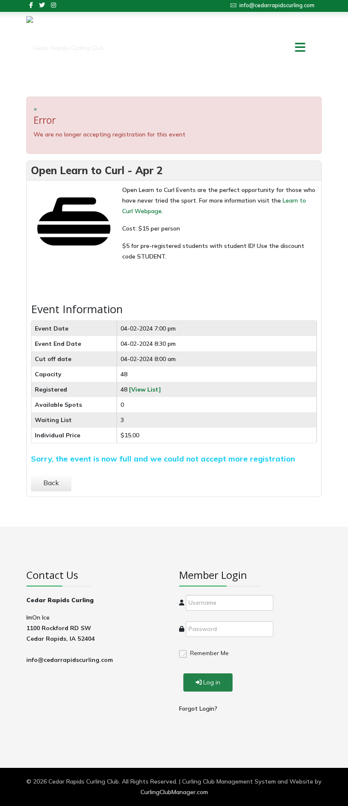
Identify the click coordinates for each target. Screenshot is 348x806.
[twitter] (42, 5)
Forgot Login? (198, 708)
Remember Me (209, 653)
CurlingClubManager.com (174, 792)
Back (51, 482)
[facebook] (31, 5)
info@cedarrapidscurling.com (276, 5)
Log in (211, 682)
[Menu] (288, 48)
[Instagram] (53, 5)
